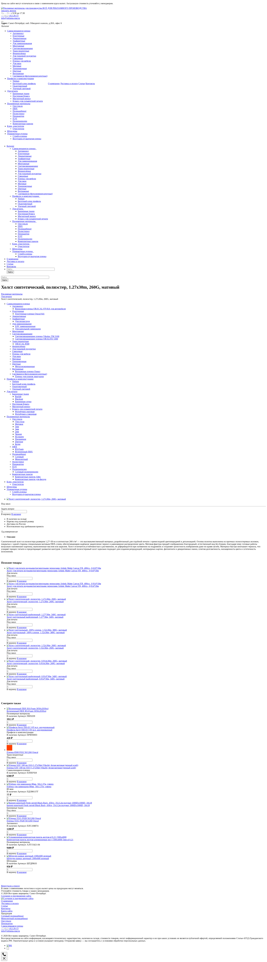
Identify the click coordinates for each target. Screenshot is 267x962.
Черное (18, 434)
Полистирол (18, 113)
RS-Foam (19, 449)
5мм (17, 426)
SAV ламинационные (25, 326)
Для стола (19, 421)
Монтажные (18, 46)
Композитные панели (23, 123)
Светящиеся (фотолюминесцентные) (30, 76)
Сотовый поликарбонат (12, 916)
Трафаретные (19, 41)
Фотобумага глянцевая (25, 414)
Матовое (19, 424)
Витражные (18, 73)
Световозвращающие (23, 48)
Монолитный (21, 459)
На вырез (19, 436)
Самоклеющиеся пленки (18, 31)
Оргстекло (18, 106)
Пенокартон (18, 116)
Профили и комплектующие (20, 78)
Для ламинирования (22, 43)
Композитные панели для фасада (30, 479)
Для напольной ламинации (28, 329)
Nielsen (16, 81)
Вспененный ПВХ (24, 451)
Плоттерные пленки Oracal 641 (29, 314)
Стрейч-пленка (20, 136)
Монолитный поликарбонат (14, 918)
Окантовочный (20, 86)
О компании (54, 83)
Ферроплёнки (19, 53)
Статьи (81, 83)
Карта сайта (6, 911)
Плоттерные (18, 36)
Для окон (17, 63)
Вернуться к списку (10, 886)
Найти (10, 272)
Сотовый (19, 457)
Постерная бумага (21, 96)
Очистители (18, 128)
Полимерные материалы (18, 103)
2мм (17, 431)
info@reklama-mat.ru (10, 18)
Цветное (19, 441)
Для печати (12, 91)
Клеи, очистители (15, 126)
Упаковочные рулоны (17, 133)
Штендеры (12, 131)
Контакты (90, 83)
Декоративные (19, 38)
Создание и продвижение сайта (16, 896)
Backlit (18, 396)
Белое (17, 444)
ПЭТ (15, 118)
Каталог (10, 146)
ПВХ (15, 108)
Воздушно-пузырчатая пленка (27, 138)
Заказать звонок (8, 10)
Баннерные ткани (21, 93)
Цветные (17, 71)
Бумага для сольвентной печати (28, 101)
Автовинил (18, 33)
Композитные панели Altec (28, 477)
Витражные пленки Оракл (27, 371)
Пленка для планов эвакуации (29, 376)
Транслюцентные (21, 51)
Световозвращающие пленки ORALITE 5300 (36, 339)
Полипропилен (20, 121)
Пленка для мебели (22, 61)
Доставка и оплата (69, 83)
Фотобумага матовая (24, 411)
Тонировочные (20, 68)
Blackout (19, 399)
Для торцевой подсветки (24, 56)
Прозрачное (20, 439)
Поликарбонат (19, 111)
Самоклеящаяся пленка (12, 926)
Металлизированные (25, 366)
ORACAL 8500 (22, 344)
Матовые (17, 66)
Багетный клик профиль (24, 83)
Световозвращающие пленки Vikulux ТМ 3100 (37, 336)
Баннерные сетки (23, 401)
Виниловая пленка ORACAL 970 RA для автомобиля (40, 309)
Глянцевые (18, 58)
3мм (17, 429)
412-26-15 (9, 15)
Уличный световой (22, 88)
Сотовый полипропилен (26, 472)
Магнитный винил (22, 98)
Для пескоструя (22, 321)
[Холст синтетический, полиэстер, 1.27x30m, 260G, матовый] (36, 499)
